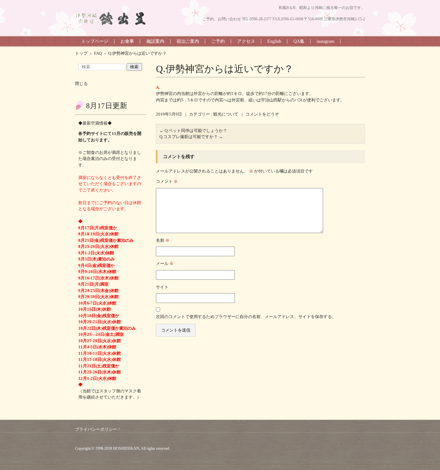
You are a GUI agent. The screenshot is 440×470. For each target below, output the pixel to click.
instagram (325, 41)
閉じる (81, 83)
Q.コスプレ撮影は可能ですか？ (191, 136)
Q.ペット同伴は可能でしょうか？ (193, 130)
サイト (162, 287)
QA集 (298, 41)
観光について (225, 114)
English (274, 41)
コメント (167, 181)
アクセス (246, 41)
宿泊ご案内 (188, 41)
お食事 (127, 41)
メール (165, 263)
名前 (162, 240)
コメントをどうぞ (262, 114)
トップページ (94, 41)
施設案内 (155, 41)
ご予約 (218, 41)
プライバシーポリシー (96, 429)
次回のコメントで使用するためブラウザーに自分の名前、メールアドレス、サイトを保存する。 (246, 316)
